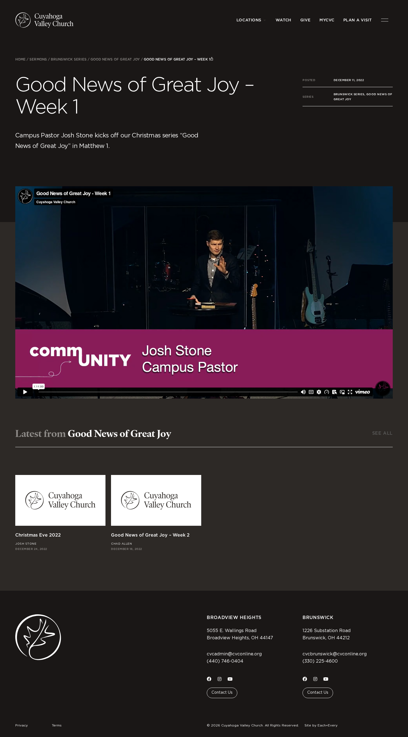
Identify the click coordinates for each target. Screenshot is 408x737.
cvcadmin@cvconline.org (234, 654)
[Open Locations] (265, 20)
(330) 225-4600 (320, 661)
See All (382, 433)
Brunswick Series (69, 59)
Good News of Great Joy (115, 59)
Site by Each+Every (321, 725)
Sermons (38, 59)
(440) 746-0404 (225, 661)
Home (20, 59)
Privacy (21, 725)
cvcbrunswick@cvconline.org (335, 654)
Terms (57, 725)
